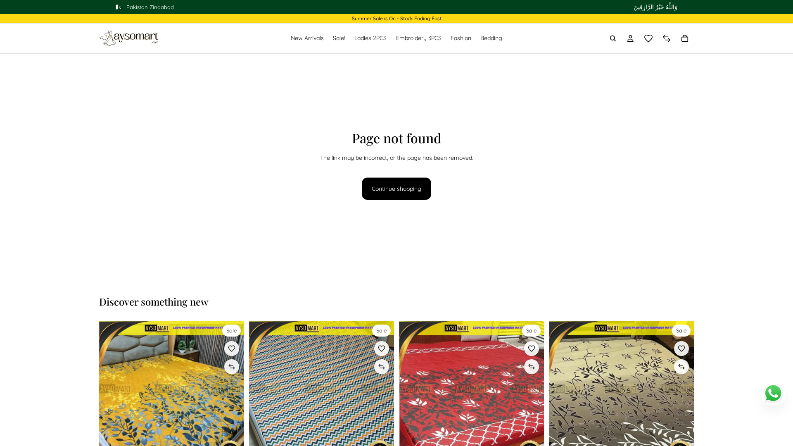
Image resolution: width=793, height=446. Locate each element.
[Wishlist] (648, 38)
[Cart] (685, 38)
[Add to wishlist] (231, 348)
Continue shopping (396, 188)
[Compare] (667, 38)
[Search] (613, 38)
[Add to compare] (231, 366)
